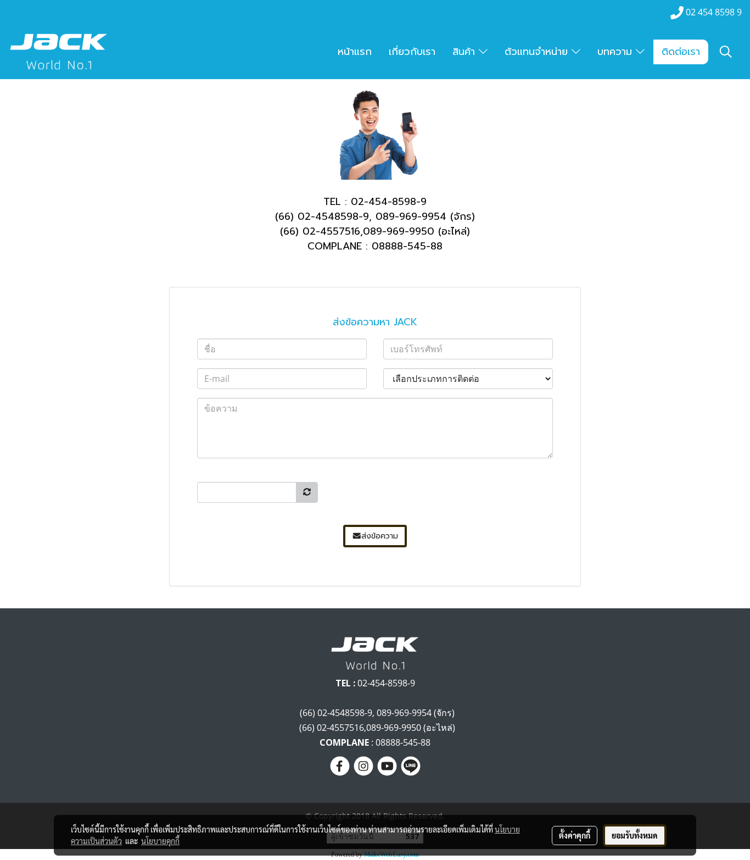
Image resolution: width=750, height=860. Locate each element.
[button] (726, 51)
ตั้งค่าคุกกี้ (574, 835)
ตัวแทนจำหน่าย (538, 51)
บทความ (616, 51)
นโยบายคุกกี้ (160, 841)
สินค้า (465, 51)
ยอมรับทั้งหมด (635, 835)
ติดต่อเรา (681, 51)
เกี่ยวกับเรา (412, 51)
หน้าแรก (355, 51)
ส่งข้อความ (379, 536)
